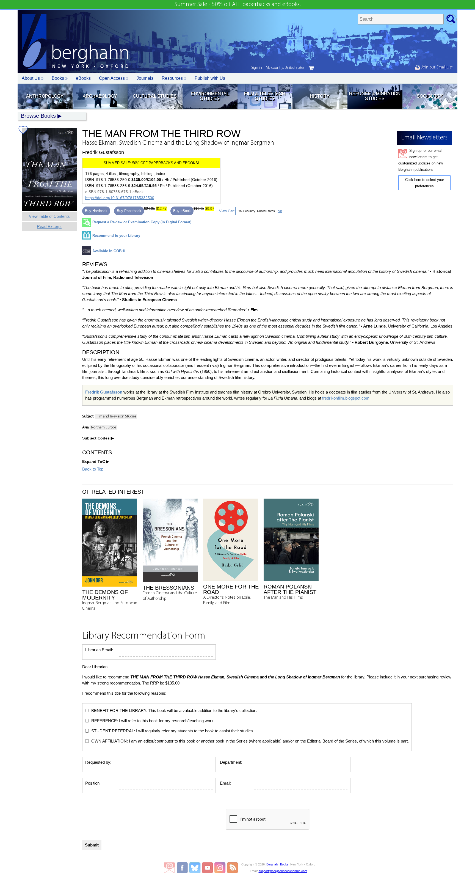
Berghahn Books (277, 864)
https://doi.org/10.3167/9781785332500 (119, 198)
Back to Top (92, 469)
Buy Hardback (96, 211)
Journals (145, 78)
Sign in (256, 68)
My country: (285, 68)
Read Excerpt (49, 226)
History (320, 96)
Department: (231, 762)
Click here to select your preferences (424, 183)
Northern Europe (103, 427)
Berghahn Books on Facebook (183, 867)
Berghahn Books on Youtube (207, 867)
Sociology (430, 96)
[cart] (311, 68)
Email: (225, 783)
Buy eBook (182, 211)
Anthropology (44, 96)
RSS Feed (232, 867)
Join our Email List (436, 67)
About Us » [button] (32, 78)
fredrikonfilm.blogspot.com (345, 398)
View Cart (226, 211)
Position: (93, 783)
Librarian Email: (99, 649)
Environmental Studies (210, 96)
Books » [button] (60, 78)
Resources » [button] (174, 78)
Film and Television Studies (116, 416)
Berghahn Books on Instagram (220, 867)
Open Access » (113, 78)
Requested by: (98, 762)
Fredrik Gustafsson (103, 392)
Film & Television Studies (264, 96)
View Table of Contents (49, 216)
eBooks (83, 78)
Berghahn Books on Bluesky (195, 867)
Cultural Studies (155, 96)
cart (311, 68)
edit (280, 211)
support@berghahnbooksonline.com (283, 871)
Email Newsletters (169, 867)
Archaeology (100, 96)
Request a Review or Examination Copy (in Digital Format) (141, 222)
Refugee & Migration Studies (375, 96)
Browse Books (38, 116)
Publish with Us (210, 78)
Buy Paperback (129, 211)
